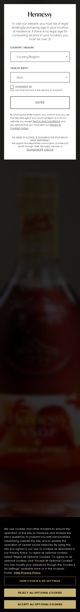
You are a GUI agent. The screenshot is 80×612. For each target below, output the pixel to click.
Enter (40, 102)
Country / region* (22, 47)
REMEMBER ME (23, 87)
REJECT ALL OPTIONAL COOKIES (40, 593)
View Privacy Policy (27, 573)
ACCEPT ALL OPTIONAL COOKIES (40, 604)
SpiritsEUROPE (34, 149)
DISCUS (49, 149)
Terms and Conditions (46, 121)
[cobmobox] (40, 57)
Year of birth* (19, 68)
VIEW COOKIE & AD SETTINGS (39, 581)
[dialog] (40, 306)
